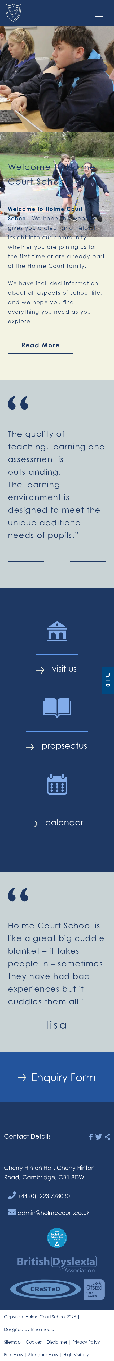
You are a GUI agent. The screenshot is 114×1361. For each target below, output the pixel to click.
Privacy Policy (86, 1342)
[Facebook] (91, 1137)
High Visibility (76, 1354)
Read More (40, 345)
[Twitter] (98, 1137)
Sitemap (12, 1342)
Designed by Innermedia (29, 1329)
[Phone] (108, 675)
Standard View (43, 1354)
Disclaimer (57, 1342)
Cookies (34, 1342)
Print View (13, 1354)
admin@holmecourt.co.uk (53, 1212)
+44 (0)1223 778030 (43, 1195)
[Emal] (108, 686)
